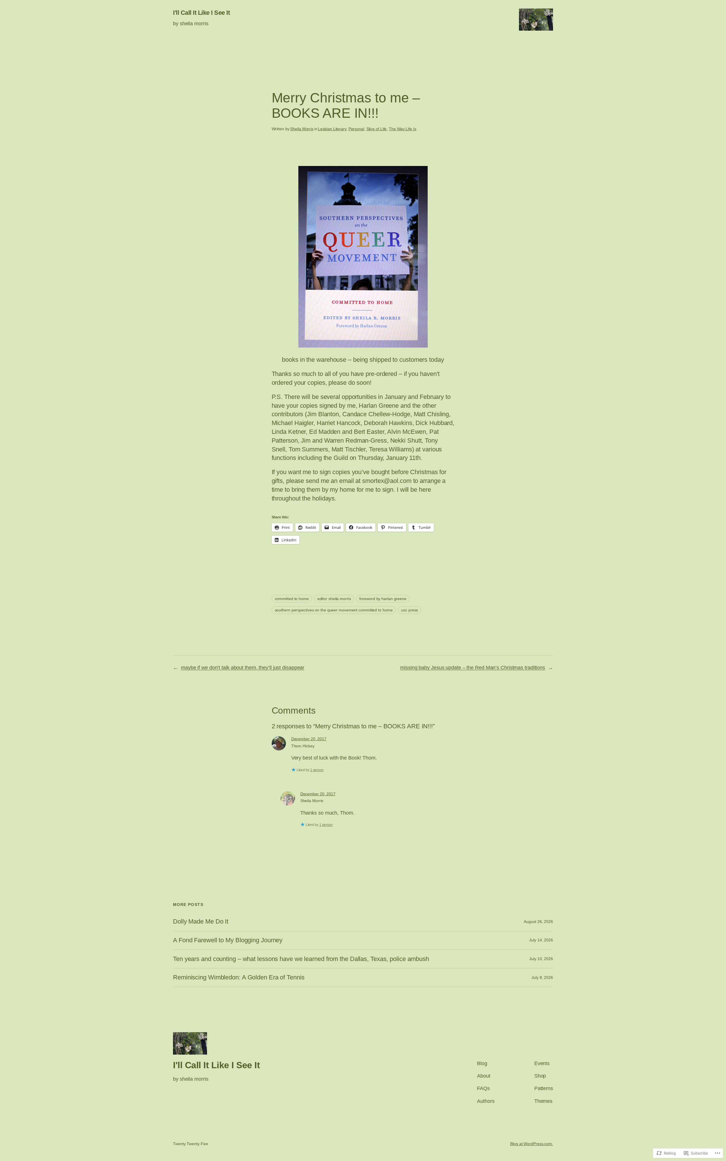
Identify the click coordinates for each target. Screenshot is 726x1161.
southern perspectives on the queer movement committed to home (334, 610)
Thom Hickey (303, 746)
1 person (317, 770)
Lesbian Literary (332, 129)
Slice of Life (376, 129)
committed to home (292, 598)
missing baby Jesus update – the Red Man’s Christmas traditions (472, 667)
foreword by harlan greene (382, 598)
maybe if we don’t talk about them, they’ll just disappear (242, 667)
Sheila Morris (301, 129)
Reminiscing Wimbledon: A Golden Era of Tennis (239, 977)
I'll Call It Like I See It (201, 12)
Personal (356, 129)
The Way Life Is (402, 129)
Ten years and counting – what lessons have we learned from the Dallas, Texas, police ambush (301, 959)
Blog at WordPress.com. (531, 1143)
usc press (409, 610)
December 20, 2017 (308, 739)
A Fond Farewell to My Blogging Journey (227, 940)
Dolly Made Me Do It (200, 921)
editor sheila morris (334, 598)
